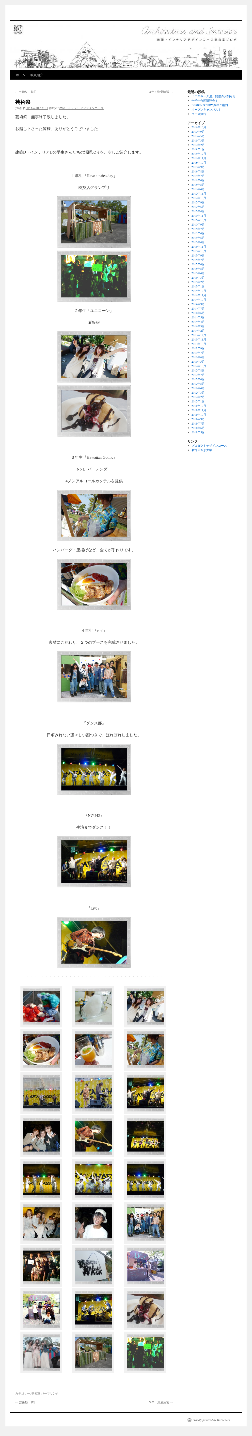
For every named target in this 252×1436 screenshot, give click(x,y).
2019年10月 (198, 127)
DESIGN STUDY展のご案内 (209, 105)
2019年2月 (198, 145)
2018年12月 (198, 154)
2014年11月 (198, 295)
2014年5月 (198, 317)
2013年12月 (198, 335)
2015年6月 (198, 264)
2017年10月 (198, 198)
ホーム (20, 74)
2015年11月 (198, 246)
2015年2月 (198, 282)
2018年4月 (198, 189)
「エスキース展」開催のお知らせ (213, 96)
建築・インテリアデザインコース (81, 108)
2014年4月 (198, 322)
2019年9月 (198, 131)
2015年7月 (198, 260)
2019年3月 (198, 140)
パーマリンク (50, 1393)
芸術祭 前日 (26, 91)
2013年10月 (198, 344)
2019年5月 (198, 136)
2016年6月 (198, 233)
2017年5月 (198, 207)
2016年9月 (198, 224)
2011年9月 (198, 419)
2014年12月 (198, 291)
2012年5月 (198, 383)
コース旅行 (198, 114)
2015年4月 (198, 273)
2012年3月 (198, 392)
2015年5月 (198, 268)
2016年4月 (198, 242)
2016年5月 (198, 238)
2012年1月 (198, 401)
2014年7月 (198, 308)
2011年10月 (198, 414)
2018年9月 (198, 167)
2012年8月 (198, 370)
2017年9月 (198, 202)
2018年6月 (198, 180)
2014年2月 (198, 330)
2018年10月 (198, 162)
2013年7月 (198, 353)
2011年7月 (198, 423)
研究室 (36, 1393)
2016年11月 (198, 215)
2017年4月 (198, 211)
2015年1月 (198, 286)
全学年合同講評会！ (204, 100)
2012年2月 (198, 397)
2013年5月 (198, 361)
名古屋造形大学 (201, 450)
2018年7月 (198, 176)
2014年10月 (198, 299)
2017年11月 (198, 193)
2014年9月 (198, 304)
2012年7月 (198, 375)
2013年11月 (198, 339)
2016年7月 (198, 229)
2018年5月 (198, 184)
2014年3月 (198, 326)
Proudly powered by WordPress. (211, 1420)
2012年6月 (198, 379)
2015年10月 (198, 251)
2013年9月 (198, 348)
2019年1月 (198, 149)
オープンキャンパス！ (206, 109)
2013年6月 (198, 357)
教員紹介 (36, 74)
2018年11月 (198, 158)
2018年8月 (198, 171)
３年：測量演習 (160, 91)
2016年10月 (198, 220)
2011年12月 (198, 406)
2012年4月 (198, 388)
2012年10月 (198, 366)
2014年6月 (198, 313)
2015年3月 (198, 277)
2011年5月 (198, 432)
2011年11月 (198, 410)
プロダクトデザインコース (209, 445)
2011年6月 (198, 428)
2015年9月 (198, 255)
